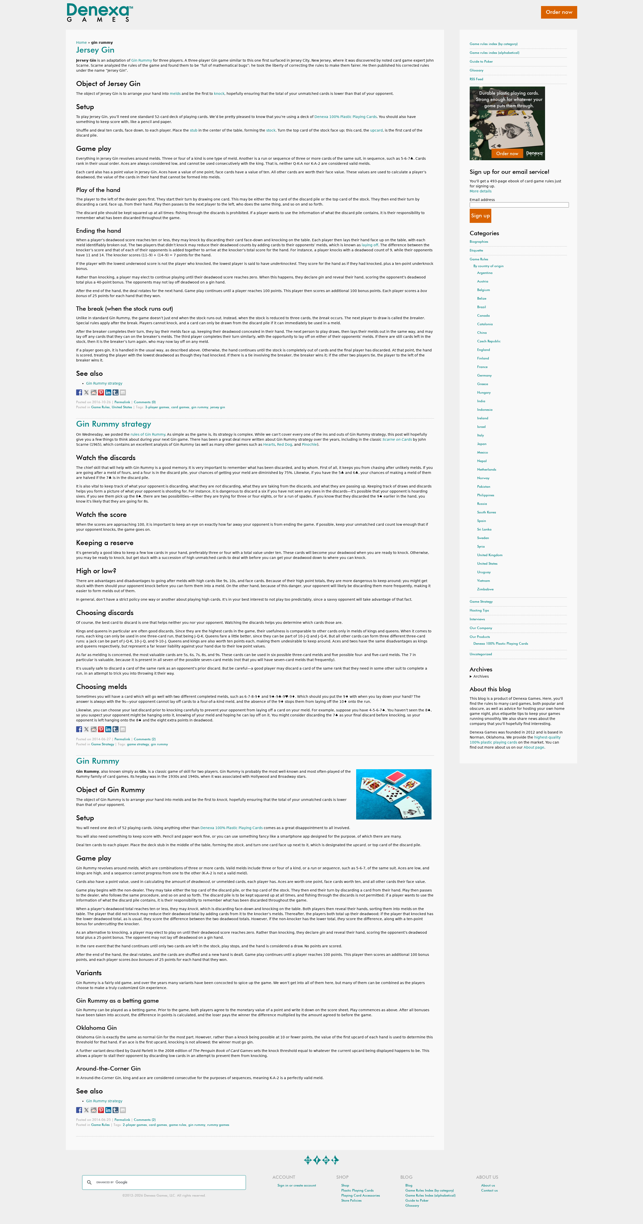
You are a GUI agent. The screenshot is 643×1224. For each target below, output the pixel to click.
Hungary (484, 392)
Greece (482, 384)
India (481, 401)
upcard (376, 130)
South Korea (486, 512)
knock (219, 94)
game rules (177, 1125)
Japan (482, 444)
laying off (370, 245)
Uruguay (484, 572)
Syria (481, 546)
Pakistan (483, 486)
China (482, 333)
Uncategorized (481, 654)
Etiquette (476, 250)
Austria (482, 281)
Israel (481, 427)
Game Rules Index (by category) (429, 1190)
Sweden (483, 538)
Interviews (477, 619)
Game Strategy (102, 744)
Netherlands (486, 469)
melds (175, 94)
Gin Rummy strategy (104, 383)
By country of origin (488, 266)
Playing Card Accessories (360, 1195)
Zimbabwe (485, 589)
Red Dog (284, 444)
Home (81, 42)
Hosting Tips (479, 610)
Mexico (482, 452)
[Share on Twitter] (86, 392)
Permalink (122, 402)
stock (271, 130)
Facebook (317, 1160)
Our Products (480, 637)
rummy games (218, 1125)
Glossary (476, 70)
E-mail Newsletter (308, 1160)
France (482, 367)
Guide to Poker (481, 61)
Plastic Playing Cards (357, 1190)
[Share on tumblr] (116, 392)
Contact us (489, 1190)
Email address (482, 200)
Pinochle (309, 444)
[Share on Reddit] (94, 392)
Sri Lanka (484, 529)
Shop (345, 1185)
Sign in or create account (297, 1185)
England (483, 350)
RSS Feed (476, 79)
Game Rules (100, 407)
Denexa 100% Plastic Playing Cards (345, 117)
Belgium (483, 290)
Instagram (326, 1160)
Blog (408, 1185)
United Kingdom (490, 555)
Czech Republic (489, 341)
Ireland (482, 418)
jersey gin (217, 407)
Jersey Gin (95, 50)
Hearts (269, 444)
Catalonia (485, 324)
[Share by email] (123, 392)
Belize (481, 298)
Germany (484, 375)
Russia (482, 504)
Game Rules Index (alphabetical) (430, 1195)
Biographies (479, 241)
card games (180, 407)
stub (193, 130)
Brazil (481, 307)
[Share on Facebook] (79, 392)
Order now (559, 12)
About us (488, 1185)
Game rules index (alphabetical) (494, 53)
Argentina (485, 273)
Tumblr (335, 1160)
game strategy (138, 744)
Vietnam (483, 581)
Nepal (482, 461)
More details (481, 191)
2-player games (135, 1125)
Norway (483, 478)
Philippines (485, 495)
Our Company (481, 628)
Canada (483, 315)
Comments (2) (145, 739)
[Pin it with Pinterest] (101, 392)
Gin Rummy (141, 60)
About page (534, 747)
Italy (480, 435)
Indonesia (485, 410)
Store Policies (351, 1200)
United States (122, 407)
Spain (481, 521)
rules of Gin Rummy (148, 434)
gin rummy (199, 407)
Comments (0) (145, 402)
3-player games (157, 407)
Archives (481, 676)
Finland (483, 358)
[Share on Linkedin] (108, 392)
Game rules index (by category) (494, 44)
